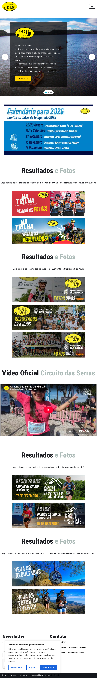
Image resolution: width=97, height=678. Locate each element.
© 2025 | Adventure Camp (15, 675)
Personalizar (17, 667)
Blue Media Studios (51, 675)
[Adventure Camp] (10, 6)
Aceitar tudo (48, 667)
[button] (5, 57)
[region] (48, 57)
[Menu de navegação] (92, 6)
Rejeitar (32, 667)
